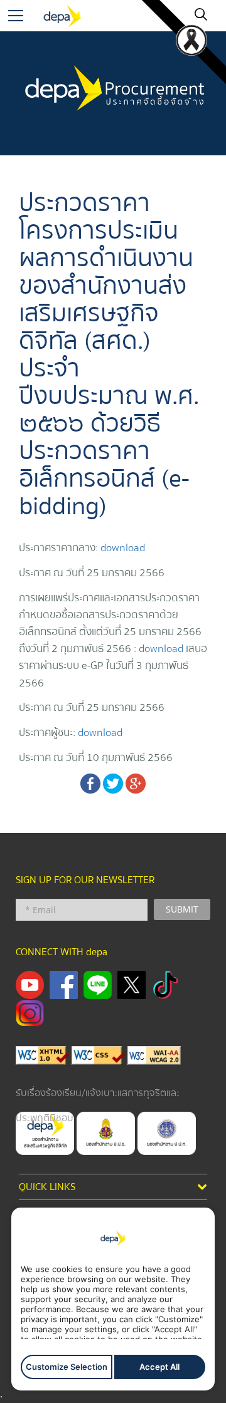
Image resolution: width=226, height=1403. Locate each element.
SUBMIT (182, 909)
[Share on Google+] (136, 782)
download (122, 547)
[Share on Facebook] (90, 782)
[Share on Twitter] (113, 782)
